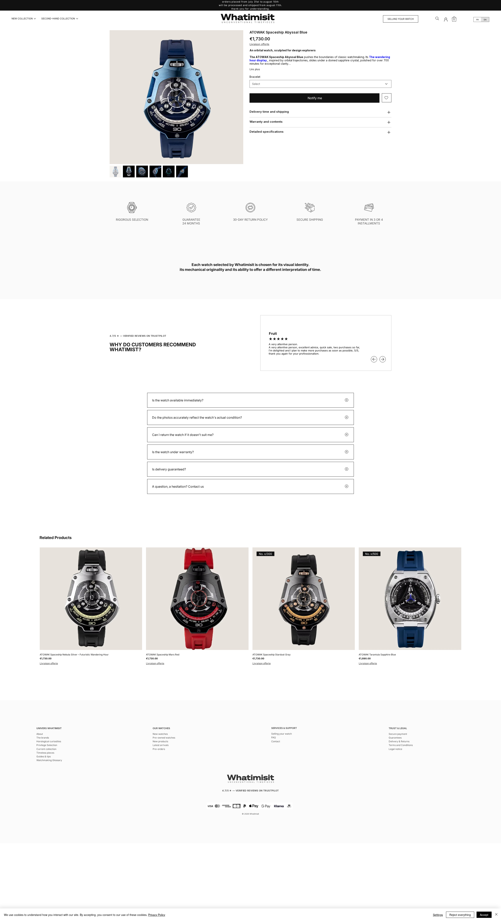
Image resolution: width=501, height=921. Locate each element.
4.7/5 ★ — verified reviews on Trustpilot (138, 335)
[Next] (382, 359)
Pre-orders (159, 749)
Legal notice (395, 749)
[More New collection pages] (35, 19)
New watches (160, 733)
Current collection (46, 749)
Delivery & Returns (399, 741)
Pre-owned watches (164, 737)
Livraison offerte (49, 663)
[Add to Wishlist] (386, 97)
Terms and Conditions (401, 745)
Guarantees (395, 737)
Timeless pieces (45, 752)
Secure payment (398, 733)
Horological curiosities (48, 741)
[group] (250, 606)
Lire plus (255, 69)
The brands (42, 737)
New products (160, 741)
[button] (446, 20)
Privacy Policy (156, 915)
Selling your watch (281, 733)
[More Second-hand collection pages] (77, 19)
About (39, 733)
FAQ (273, 737)
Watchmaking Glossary (49, 760)
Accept (484, 915)
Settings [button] (438, 915)
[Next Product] (467, 598)
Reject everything (460, 915)
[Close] (496, 915)
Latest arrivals (161, 745)
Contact (275, 741)
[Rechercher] (437, 18)
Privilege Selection (46, 745)
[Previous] (374, 359)
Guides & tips (43, 756)
